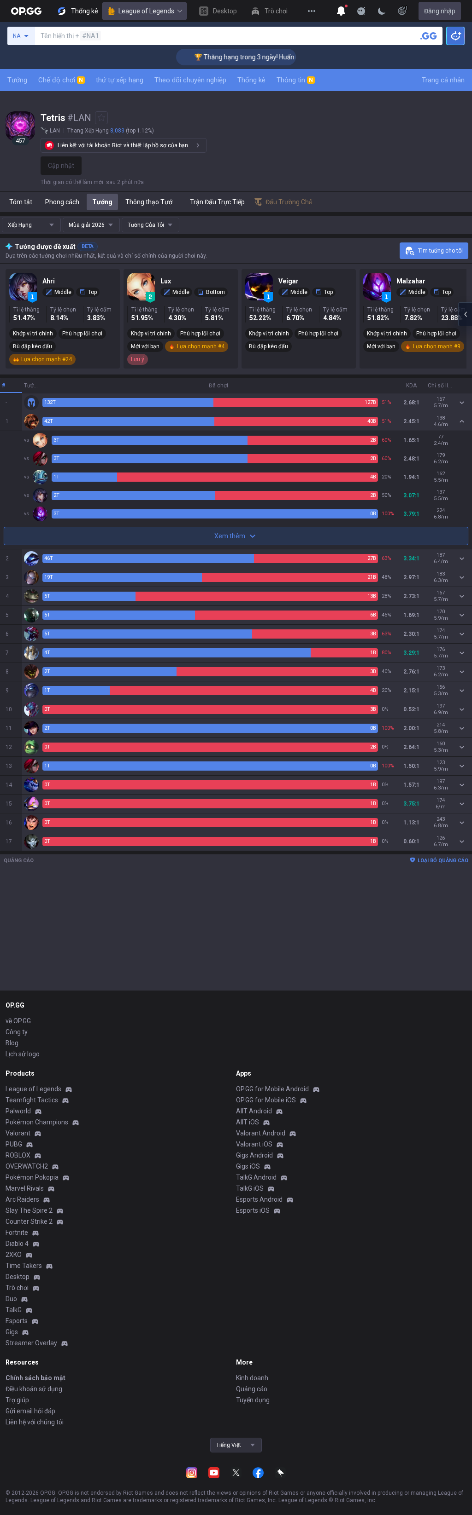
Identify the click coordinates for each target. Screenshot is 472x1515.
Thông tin (295, 80)
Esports (17, 1321)
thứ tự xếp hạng (119, 80)
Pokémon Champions (37, 1122)
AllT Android (254, 1111)
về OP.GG (18, 1021)
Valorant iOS (254, 1144)
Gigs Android (254, 1155)
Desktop (18, 1276)
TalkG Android (256, 1177)
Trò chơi (17, 1287)
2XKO (14, 1254)
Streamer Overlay (31, 1343)
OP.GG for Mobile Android (272, 1089)
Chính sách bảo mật (35, 1378)
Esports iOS (253, 1210)
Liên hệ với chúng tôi (35, 1422)
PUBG (14, 1144)
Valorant (18, 1133)
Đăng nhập (439, 11)
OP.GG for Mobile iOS (266, 1100)
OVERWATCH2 (27, 1166)
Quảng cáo (251, 1389)
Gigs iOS (248, 1166)
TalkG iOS (250, 1188)
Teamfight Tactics (32, 1100)
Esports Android (259, 1199)
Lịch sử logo (23, 1054)
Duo (11, 1298)
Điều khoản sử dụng (34, 1389)
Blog (12, 1043)
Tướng (17, 80)
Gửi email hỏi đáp (30, 1411)
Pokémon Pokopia (32, 1177)
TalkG (14, 1309)
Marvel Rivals (25, 1188)
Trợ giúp (17, 1400)
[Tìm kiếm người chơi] (428, 36)
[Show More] (341, 11)
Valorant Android (260, 1133)
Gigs (12, 1332)
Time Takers (24, 1265)
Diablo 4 (17, 1243)
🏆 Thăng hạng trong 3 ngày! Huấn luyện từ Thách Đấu (255, 57)
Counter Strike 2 (29, 1221)
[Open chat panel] (465, 314)
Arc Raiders (22, 1199)
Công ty (17, 1032)
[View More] (311, 11)
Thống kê (251, 80)
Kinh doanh (252, 1378)
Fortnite (17, 1232)
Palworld (18, 1111)
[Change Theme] (381, 11)
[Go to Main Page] (26, 11)
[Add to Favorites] (101, 117)
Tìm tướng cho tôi (440, 251)
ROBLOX (18, 1155)
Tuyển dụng (253, 1400)
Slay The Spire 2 (29, 1210)
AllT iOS (247, 1122)
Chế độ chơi (60, 80)
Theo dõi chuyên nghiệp (190, 80)
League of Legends (146, 11)
